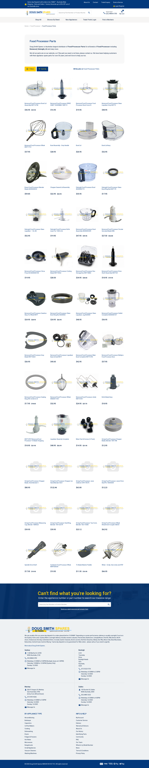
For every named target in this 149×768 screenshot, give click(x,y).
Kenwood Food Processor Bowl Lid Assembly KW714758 (35, 104)
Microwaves (28, 742)
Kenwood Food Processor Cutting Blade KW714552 (61, 272)
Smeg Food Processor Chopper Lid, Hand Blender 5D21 (61, 482)
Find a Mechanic (108, 20)
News (78, 748)
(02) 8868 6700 (111, 14)
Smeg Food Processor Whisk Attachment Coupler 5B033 (111, 524)
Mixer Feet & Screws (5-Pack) (85, 439)
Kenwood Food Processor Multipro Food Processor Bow (113, 356)
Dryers (27, 734)
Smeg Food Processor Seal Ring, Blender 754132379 (60, 524)
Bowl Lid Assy (106, 145)
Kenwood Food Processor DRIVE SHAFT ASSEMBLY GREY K (60, 104)
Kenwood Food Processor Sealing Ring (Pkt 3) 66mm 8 (35, 398)
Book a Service (118, 2)
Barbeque (28, 720)
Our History (79, 731)
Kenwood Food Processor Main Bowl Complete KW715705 (86, 356)
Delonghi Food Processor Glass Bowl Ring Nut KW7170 (111, 188)
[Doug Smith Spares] (40, 12)
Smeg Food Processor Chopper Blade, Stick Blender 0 (34, 482)
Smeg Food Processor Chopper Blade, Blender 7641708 (112, 440)
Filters (31, 69)
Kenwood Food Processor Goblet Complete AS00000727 (112, 314)
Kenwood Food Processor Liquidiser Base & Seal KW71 (61, 356)
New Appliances (71, 20)
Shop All (38, 20)
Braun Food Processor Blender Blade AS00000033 (34, 188)
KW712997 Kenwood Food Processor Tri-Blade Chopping (34, 440)
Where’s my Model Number (84, 745)
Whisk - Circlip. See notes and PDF (112, 565)
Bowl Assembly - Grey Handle (59, 145)
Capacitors (28, 723)
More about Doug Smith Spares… (35, 645)
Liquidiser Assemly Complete (59, 439)
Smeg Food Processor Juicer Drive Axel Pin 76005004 (113, 482)
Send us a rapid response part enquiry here (74, 609)
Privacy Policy (80, 753)
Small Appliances (30, 748)
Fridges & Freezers (30, 737)
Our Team (79, 742)
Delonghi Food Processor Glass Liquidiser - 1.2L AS (34, 230)
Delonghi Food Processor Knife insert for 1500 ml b (60, 230)
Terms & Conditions (82, 750)
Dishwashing (29, 731)
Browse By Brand (53, 20)
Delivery (78, 723)
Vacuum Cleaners (30, 750)
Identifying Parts (81, 734)
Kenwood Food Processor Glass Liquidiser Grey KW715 (112, 104)
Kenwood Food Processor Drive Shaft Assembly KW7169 (112, 272)
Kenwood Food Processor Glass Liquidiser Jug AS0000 (86, 314)
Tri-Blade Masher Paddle (84, 565)
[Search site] (89, 12)
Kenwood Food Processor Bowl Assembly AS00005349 (86, 230)
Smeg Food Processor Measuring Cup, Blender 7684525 (35, 524)
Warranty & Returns (82, 726)
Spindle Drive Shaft (31, 565)
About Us (87, 2)
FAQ (77, 739)
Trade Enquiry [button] (105, 2)
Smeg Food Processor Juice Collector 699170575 (85, 482)
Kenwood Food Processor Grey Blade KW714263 (34, 356)
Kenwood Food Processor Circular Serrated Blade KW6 (112, 230)
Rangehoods (29, 745)
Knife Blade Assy (107, 397)
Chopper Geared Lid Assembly (60, 187)
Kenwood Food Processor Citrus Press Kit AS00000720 (35, 272)
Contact (95, 2)
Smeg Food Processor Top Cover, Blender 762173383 (86, 524)
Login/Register (119, 6)
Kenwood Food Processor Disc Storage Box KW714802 (85, 272)
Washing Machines (31, 753)
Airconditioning (29, 717)
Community (80, 737)
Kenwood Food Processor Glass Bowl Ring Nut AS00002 (60, 314)
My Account (80, 717)
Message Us (31, 668)
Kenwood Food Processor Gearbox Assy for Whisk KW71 (36, 314)
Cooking (27, 728)
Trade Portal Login (89, 20)
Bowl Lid (78, 145)
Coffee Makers (29, 726)
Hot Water (28, 739)
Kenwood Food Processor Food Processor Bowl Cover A (86, 104)
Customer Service (81, 720)
